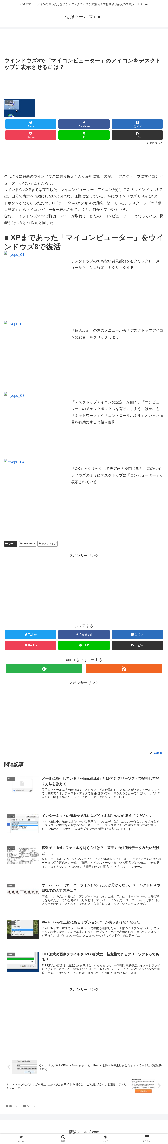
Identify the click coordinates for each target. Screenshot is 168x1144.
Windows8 (29, 543)
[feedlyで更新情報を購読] (44, 668)
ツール (12, 543)
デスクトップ (49, 543)
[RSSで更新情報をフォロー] (124, 668)
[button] (155, 648)
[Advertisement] (84, 41)
